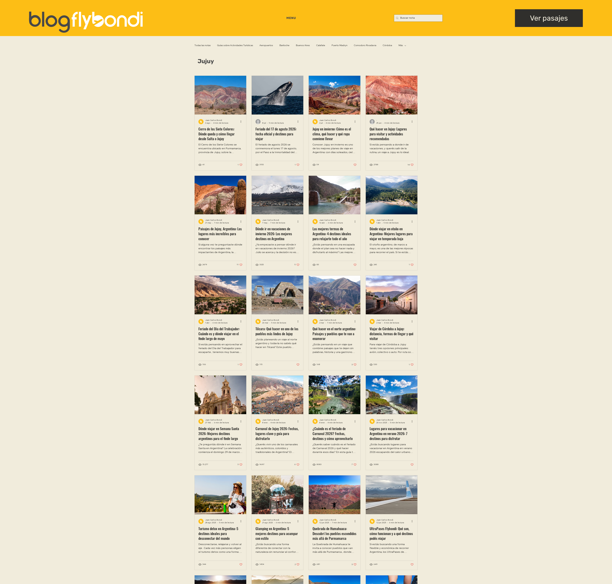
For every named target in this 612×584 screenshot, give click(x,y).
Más (400, 45)
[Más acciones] (242, 122)
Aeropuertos (266, 45)
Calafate (320, 45)
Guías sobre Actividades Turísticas (235, 45)
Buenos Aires (303, 45)
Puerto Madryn (339, 45)
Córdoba (387, 45)
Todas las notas (202, 45)
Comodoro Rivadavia (365, 45)
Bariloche (284, 45)
